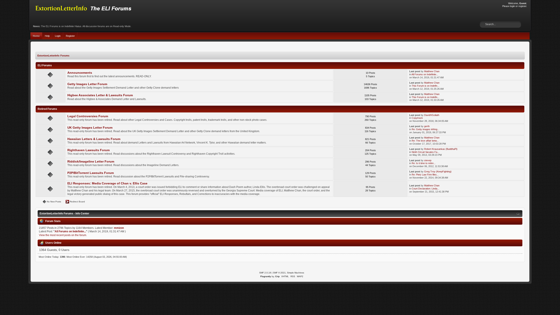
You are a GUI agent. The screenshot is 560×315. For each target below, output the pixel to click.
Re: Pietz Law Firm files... (425, 174)
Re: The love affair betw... (425, 140)
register (522, 6)
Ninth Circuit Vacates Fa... (425, 152)
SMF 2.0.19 (265, 272)
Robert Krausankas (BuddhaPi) (440, 149)
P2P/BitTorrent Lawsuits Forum (90, 173)
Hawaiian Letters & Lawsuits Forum (93, 139)
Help (47, 36)
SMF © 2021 (279, 272)
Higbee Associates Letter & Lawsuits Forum (100, 95)
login (512, 6)
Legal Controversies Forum (87, 116)
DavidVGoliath (431, 115)
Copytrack (417, 118)
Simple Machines (295, 272)
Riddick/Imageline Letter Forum (90, 161)
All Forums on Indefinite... (424, 74)
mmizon (119, 227)
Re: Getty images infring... (425, 129)
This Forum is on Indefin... (425, 85)
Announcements (79, 72)
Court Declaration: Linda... (425, 188)
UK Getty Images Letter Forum (89, 127)
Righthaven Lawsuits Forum (88, 150)
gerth (427, 126)
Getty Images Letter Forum (87, 84)
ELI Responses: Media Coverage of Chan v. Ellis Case (107, 183)
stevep (427, 160)
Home (36, 36)
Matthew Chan (431, 71)
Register (70, 36)
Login (58, 36)
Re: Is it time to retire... (424, 163)
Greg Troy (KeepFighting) (438, 171)
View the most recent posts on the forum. (63, 235)
